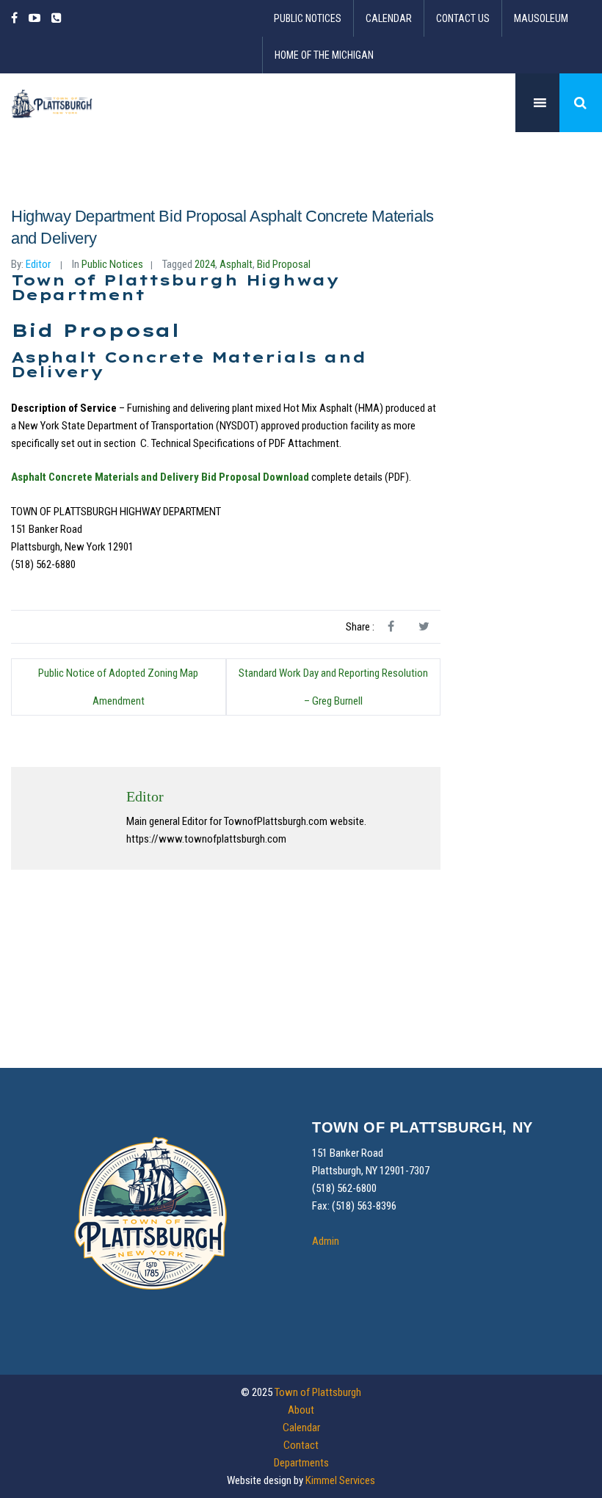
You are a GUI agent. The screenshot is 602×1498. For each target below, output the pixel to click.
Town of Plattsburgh (318, 1392)
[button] (580, 102)
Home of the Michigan (324, 55)
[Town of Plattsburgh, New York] (52, 102)
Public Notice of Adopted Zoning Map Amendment (118, 687)
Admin (325, 1241)
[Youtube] (34, 18)
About (301, 1410)
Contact (301, 1445)
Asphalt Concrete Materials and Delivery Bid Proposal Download (160, 477)
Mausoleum (541, 18)
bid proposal (284, 264)
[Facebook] (16, 18)
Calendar (389, 18)
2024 (205, 264)
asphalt (236, 264)
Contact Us (463, 18)
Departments (301, 1462)
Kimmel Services (340, 1480)
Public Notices (307, 18)
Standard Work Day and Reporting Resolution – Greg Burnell (333, 687)
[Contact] (56, 18)
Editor (38, 264)
